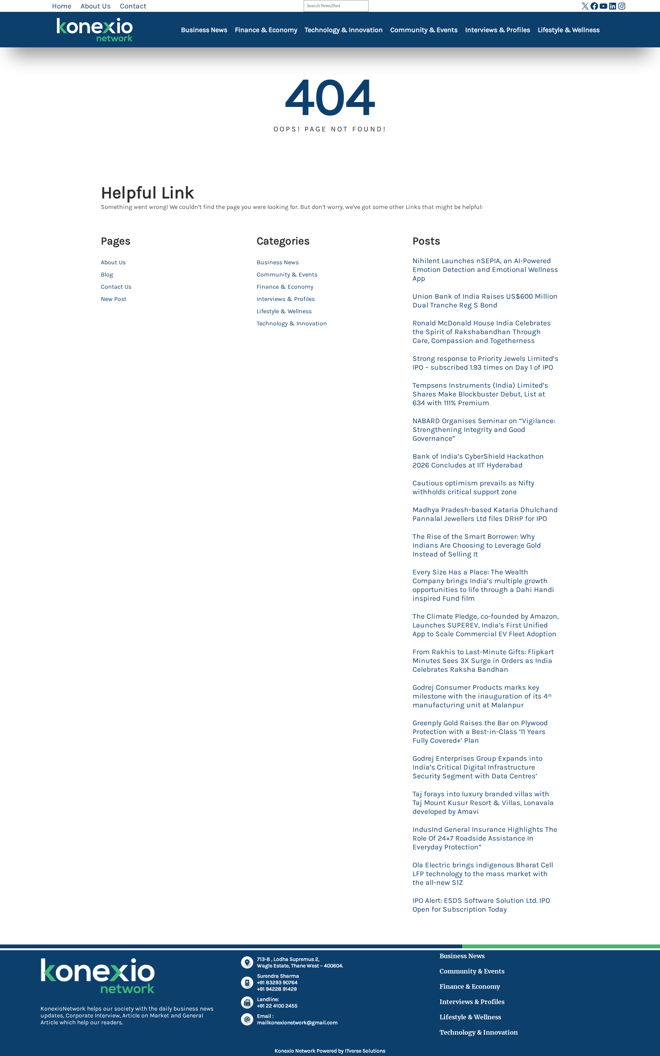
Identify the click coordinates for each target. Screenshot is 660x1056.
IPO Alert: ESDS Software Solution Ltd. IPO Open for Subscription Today (481, 905)
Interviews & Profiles (497, 30)
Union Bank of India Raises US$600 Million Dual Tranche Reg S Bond (485, 300)
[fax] (247, 1002)
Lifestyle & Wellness (569, 30)
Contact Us (116, 286)
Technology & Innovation (344, 30)
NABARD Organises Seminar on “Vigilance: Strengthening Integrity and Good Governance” (483, 429)
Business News (204, 30)
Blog (107, 274)
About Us (113, 262)
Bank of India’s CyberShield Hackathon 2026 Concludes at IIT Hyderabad (478, 460)
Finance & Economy (266, 30)
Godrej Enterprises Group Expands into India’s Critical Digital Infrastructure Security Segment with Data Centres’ (477, 767)
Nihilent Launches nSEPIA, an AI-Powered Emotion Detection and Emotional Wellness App (485, 269)
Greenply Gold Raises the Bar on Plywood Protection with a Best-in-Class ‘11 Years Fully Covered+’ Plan (480, 731)
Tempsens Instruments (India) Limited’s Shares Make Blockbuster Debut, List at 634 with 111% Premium (480, 394)
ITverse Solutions (365, 1051)
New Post (113, 298)
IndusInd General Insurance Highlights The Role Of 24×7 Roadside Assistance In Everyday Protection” (484, 838)
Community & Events (424, 30)
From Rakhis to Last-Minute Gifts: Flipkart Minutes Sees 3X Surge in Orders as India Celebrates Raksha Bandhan (483, 660)
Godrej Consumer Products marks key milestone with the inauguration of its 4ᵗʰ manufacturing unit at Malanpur (482, 696)
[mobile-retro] (247, 983)
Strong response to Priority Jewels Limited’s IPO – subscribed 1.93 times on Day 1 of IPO (485, 363)
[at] (247, 1019)
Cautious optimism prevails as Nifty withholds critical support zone (473, 487)
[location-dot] (247, 962)
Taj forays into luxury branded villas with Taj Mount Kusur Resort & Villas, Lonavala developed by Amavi (483, 802)
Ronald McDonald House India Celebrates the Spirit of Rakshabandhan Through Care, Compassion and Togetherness (481, 332)
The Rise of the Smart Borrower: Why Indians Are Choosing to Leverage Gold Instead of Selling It (476, 545)
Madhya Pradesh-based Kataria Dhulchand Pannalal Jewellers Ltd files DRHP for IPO (485, 514)
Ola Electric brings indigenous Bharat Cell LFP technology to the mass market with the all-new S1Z (482, 873)
